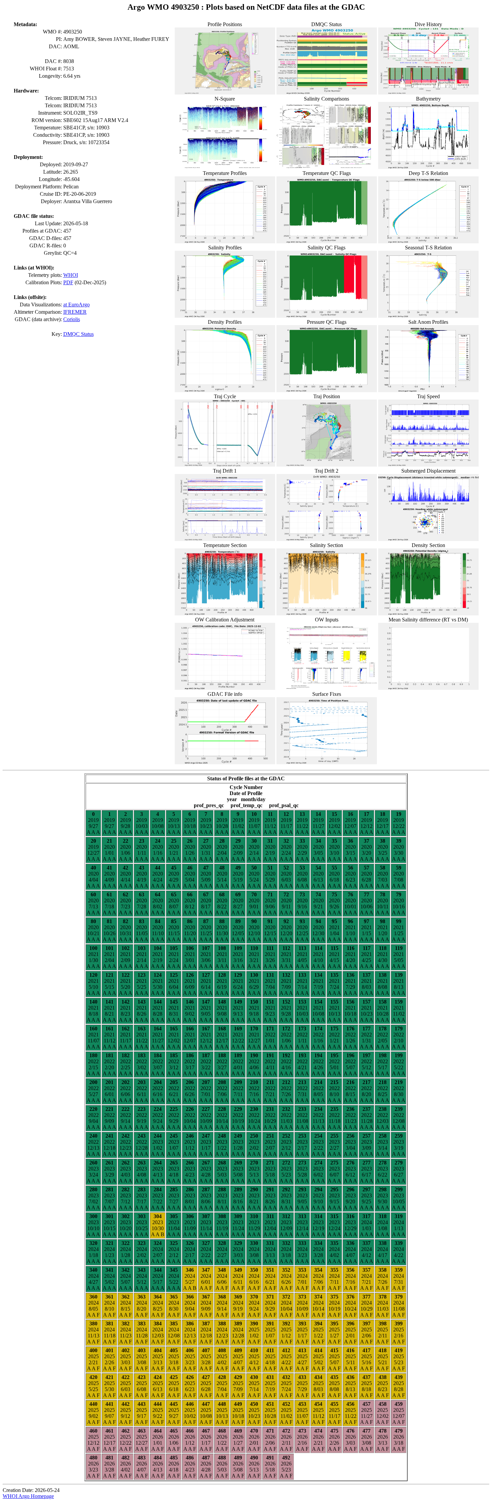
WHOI (70, 275)
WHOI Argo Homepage (28, 1496)
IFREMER (75, 312)
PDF (68, 282)
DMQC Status (78, 334)
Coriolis (71, 319)
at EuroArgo (76, 304)
